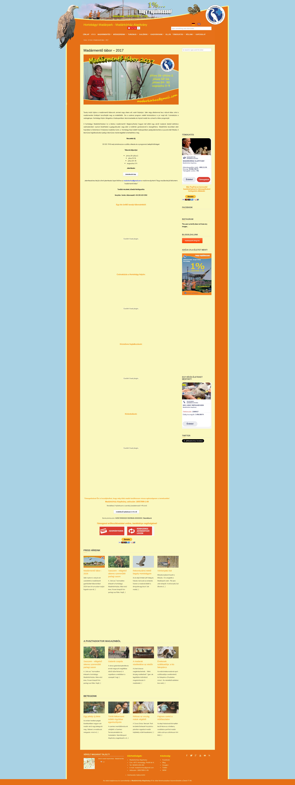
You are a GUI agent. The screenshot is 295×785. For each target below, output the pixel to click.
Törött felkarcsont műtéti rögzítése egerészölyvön (116, 719)
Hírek (93, 34)
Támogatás (178, 34)
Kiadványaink (156, 34)
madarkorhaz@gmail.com (144, 767)
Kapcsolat (201, 34)
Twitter (164, 767)
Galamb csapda (115, 661)
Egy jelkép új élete (92, 716)
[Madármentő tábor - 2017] (131, 79)
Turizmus (132, 34)
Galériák (143, 34)
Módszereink (119, 34)
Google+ (165, 765)
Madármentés (103, 34)
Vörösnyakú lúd (164, 571)
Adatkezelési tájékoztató (135, 775)
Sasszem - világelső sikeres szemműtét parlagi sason (117, 574)
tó (144, 775)
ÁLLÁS (168, 34)
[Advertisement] (131, 620)
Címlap (86, 34)
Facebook (166, 760)
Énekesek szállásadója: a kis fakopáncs (165, 664)
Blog (164, 762)
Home (85, 40)
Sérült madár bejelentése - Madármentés (111, 758)
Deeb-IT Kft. (187, 781)
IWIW (164, 770)
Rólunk (189, 34)
